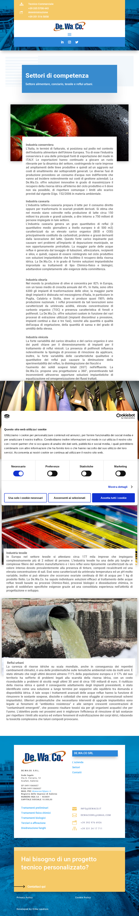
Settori (76, 767)
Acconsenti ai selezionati (69, 497)
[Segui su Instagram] (69, 42)
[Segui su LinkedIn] (62, 42)
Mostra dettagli (118, 486)
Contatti (77, 772)
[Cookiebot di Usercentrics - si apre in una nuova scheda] (119, 416)
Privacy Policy (25, 897)
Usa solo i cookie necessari (25, 497)
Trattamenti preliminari (34, 807)
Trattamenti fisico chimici (36, 812)
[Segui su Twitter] (77, 42)
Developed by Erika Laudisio (33, 909)
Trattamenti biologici (33, 817)
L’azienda (77, 762)
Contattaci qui (36, 886)
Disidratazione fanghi (33, 828)
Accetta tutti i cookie (114, 497)
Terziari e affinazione (33, 823)
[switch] (52, 473)
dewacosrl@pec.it (41, 791)
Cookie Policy (83, 897)
